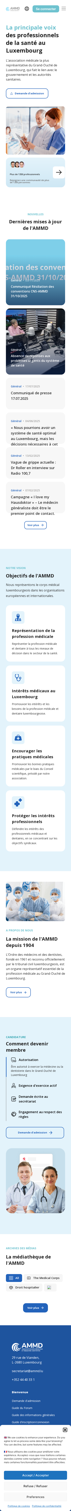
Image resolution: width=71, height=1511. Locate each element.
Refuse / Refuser (35, 1486)
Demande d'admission (32, 1132)
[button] (65, 1430)
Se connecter (46, 9)
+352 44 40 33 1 (23, 1379)
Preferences (35, 1497)
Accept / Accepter (35, 1475)
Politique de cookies (19, 1506)
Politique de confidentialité (46, 1506)
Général (16, 280)
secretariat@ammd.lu (27, 1371)
